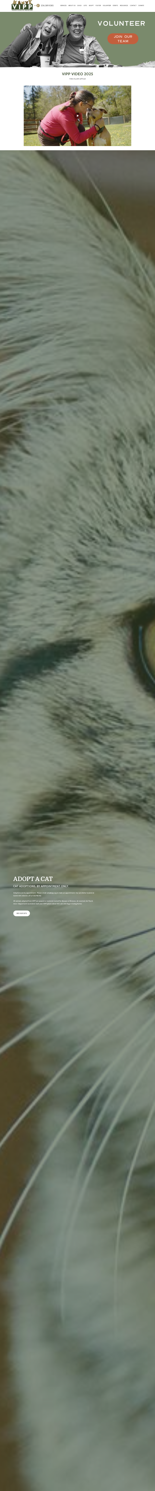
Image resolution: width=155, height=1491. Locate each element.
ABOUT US (71, 5)
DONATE (141, 5)
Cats (85, 5)
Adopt (91, 5)
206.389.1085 (47, 5)
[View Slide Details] (77, 39)
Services (63, 5)
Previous (146, 63)
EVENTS (115, 5)
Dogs (79, 5)
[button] (77, 116)
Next (150, 63)
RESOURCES (124, 5)
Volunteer (107, 5)
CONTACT (133, 5)
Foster (98, 5)
